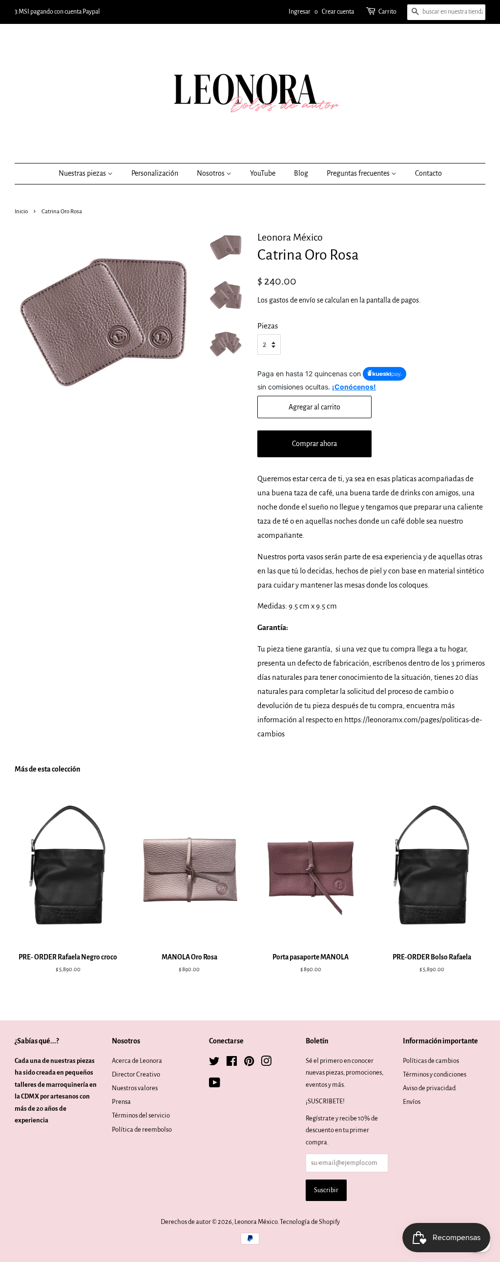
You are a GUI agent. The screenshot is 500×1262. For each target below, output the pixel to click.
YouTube (262, 173)
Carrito (387, 11)
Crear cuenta (338, 11)
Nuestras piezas (83, 173)
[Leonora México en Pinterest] (249, 1063)
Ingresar (300, 11)
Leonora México (255, 1221)
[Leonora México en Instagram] (266, 1063)
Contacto (428, 173)
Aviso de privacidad (429, 1088)
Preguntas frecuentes (359, 173)
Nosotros (211, 173)
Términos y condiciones (434, 1074)
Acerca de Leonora (137, 1060)
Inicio (21, 211)
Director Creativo (136, 1074)
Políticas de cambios (431, 1060)
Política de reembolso (142, 1129)
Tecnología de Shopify (310, 1221)
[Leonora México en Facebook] (231, 1063)
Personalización (154, 173)
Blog (301, 173)
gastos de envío (292, 300)
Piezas (267, 326)
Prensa (121, 1101)
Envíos (411, 1101)
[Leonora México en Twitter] (214, 1063)
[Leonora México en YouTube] (214, 1084)
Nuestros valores (135, 1088)
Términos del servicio (141, 1115)
